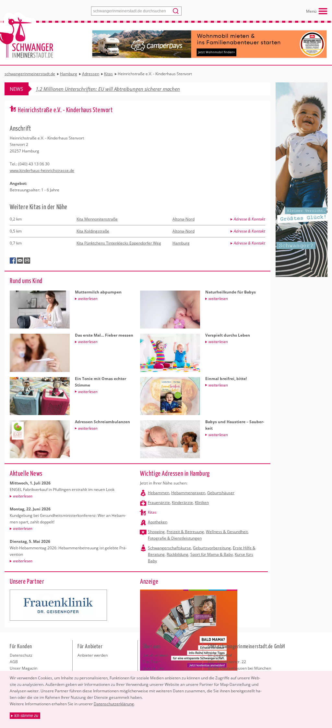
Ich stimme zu (26, 715)
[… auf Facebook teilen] (13, 260)
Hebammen (158, 492)
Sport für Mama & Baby (211, 554)
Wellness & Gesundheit (227, 531)
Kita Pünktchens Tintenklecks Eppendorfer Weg (119, 243)
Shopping (156, 531)
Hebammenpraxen (188, 492)
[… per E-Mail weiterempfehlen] (20, 260)
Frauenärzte (159, 502)
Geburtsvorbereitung (212, 548)
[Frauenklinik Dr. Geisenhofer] (58, 605)
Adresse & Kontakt (249, 219)
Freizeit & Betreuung (185, 531)
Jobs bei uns (153, 668)
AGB (14, 661)
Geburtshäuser (220, 492)
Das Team (152, 661)
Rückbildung (177, 554)
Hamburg (181, 243)
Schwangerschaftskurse (169, 548)
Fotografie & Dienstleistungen (175, 538)
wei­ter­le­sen (22, 496)
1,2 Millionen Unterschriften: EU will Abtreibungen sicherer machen (108, 89)
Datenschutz (21, 655)
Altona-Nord (183, 219)
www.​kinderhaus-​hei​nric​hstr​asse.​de (42, 170)
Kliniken (202, 502)
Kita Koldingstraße (93, 231)
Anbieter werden (92, 655)
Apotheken (157, 522)
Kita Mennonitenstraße (97, 219)
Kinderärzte (182, 502)
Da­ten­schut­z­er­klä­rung (114, 704)
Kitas (152, 512)
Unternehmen (155, 655)
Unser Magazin (23, 668)
